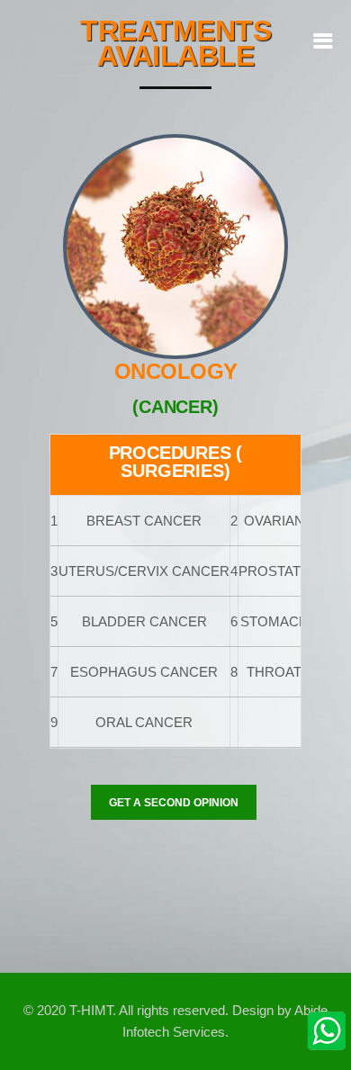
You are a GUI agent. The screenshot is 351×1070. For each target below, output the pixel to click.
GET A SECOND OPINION (173, 802)
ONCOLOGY (176, 371)
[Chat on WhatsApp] (327, 1029)
